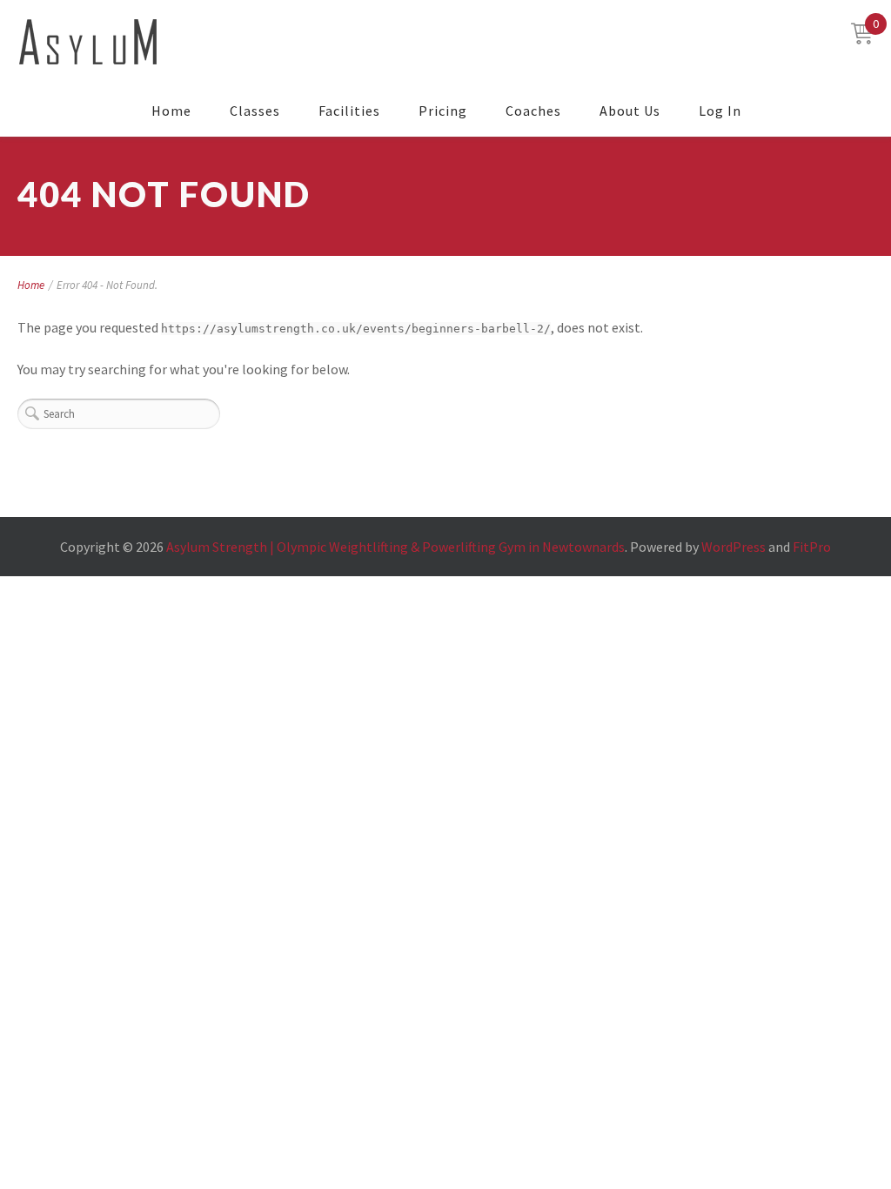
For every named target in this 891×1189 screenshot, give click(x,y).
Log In (720, 110)
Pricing (443, 110)
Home (171, 110)
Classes (255, 110)
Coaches (533, 110)
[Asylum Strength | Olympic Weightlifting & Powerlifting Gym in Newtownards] (88, 42)
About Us (630, 110)
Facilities (349, 110)
